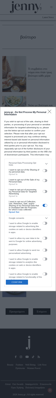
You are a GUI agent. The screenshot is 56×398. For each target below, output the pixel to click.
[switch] (45, 170)
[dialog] (28, 199)
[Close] (50, 112)
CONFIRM (17, 282)
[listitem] (28, 164)
